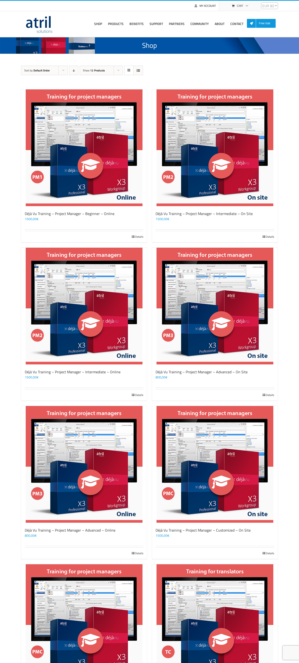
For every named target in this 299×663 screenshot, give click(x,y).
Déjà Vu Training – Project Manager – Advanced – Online (70, 530)
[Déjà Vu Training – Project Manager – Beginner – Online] (84, 147)
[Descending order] (73, 70)
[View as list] (138, 70)
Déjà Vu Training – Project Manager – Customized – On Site (203, 530)
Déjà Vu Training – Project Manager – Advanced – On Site (202, 372)
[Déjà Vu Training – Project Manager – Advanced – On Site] (215, 306)
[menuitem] (263, 23)
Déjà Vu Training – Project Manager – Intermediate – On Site (204, 213)
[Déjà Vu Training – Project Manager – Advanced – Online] (84, 464)
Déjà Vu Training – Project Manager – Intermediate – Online (73, 372)
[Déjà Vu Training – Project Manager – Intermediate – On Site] (215, 147)
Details (139, 237)
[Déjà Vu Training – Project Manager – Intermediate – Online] (84, 306)
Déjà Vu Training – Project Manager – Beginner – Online (69, 213)
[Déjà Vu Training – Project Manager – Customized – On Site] (215, 464)
